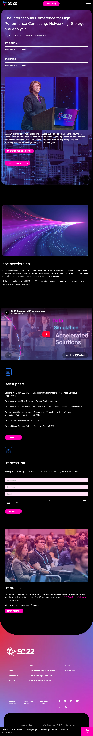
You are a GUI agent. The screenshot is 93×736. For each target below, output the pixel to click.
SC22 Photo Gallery (16, 163)
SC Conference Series (41, 680)
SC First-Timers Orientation (76, 597)
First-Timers (13, 611)
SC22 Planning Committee (43, 671)
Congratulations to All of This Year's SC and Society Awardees (31, 401)
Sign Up (12, 511)
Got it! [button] (87, 731)
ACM (84, 500)
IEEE (8, 503)
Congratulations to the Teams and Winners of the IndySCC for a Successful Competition (42, 407)
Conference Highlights (18, 151)
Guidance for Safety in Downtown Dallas (22, 421)
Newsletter (13, 676)
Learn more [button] (7, 733)
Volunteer (71, 671)
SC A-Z (12, 680)
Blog (12, 437)
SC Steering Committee (41, 676)
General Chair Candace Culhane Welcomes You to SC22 (29, 426)
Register (50, 4)
